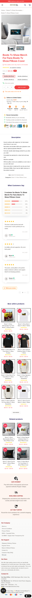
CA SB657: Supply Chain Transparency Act (13, 535)
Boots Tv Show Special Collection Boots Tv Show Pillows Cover (23, 439)
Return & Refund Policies (8, 548)
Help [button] (29, 596)
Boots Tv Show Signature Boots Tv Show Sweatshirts (23, 376)
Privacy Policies (6, 531)
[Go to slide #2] (20, 48)
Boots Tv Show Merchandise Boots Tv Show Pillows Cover (9, 439)
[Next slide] (28, 29)
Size (4, 73)
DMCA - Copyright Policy (8, 533)
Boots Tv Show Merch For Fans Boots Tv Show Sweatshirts (8, 376)
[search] (25, 5)
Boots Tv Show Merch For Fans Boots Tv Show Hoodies (8, 351)
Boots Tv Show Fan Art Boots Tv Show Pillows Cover (9, 463)
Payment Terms (6, 545)
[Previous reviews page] (19, 292)
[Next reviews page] (27, 292)
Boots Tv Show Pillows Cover (10, 13)
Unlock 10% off (3, 591)
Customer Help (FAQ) (7, 552)
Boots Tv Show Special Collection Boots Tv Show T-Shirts (23, 351)
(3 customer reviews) (15, 67)
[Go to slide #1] (12, 48)
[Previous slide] (4, 29)
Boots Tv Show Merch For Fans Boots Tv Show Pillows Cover (23, 463)
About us (4, 526)
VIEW (8, 320)
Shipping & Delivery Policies (9, 543)
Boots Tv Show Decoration (14, 10)
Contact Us (5, 550)
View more (16, 412)
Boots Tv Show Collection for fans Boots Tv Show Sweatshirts (8, 402)
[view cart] (30, 5)
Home (3, 10)
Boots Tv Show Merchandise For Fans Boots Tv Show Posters (8, 325)
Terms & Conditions (7, 528)
